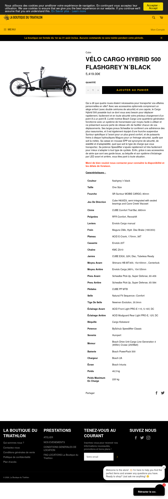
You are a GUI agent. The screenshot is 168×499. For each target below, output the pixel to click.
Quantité (91, 82)
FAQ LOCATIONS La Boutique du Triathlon (61, 456)
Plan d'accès (9, 461)
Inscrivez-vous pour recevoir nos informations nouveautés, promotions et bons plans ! (101, 446)
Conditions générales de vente (19, 452)
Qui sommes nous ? (13, 442)
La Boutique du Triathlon (19, 477)
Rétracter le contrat (149, 491)
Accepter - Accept (153, 6)
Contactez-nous (11, 447)
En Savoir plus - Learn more (68, 11)
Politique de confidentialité (16, 457)
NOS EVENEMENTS (54, 442)
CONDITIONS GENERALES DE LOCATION (60, 448)
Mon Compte (158, 29)
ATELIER (48, 437)
